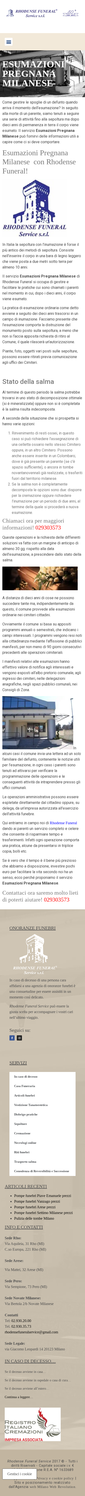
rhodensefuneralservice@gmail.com (31, 1332)
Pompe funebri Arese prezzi (34, 1207)
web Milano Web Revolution (53, 1487)
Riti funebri (22, 1152)
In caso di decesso (26, 1076)
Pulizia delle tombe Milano (34, 1218)
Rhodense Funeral (63, 823)
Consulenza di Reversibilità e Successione (41, 1171)
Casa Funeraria (24, 1086)
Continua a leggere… (19, 1397)
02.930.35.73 (20, 1326)
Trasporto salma (25, 1161)
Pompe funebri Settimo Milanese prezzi (43, 1213)
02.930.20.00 (21, 1321)
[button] (9, 42)
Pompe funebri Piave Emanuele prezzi (42, 1196)
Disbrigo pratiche (26, 1114)
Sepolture (20, 1124)
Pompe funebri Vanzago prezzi (37, 1201)
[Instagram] (19, 1038)
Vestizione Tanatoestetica (31, 1105)
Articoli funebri (24, 1095)
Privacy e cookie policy (55, 1478)
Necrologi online (25, 1143)
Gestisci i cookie (19, 1474)
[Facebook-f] (12, 1038)
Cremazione (22, 1133)
